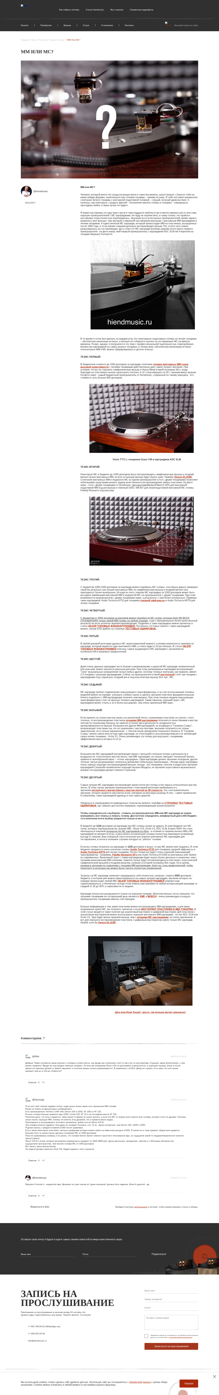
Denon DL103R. (183, 477)
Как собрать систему (69, 9)
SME (142, 896)
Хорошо (188, 1383)
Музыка (67, 25)
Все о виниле (116, 9)
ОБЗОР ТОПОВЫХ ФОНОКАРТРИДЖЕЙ (141, 881)
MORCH (152, 896)
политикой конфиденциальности (180, 1337)
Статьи (42, 40)
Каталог (24, 25)
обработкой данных (140, 1382)
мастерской (167, 674)
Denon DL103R (107, 922)
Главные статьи (56, 40)
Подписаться (159, 1254)
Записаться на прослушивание (171, 1346)
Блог (34, 40)
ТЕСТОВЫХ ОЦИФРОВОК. (140, 628)
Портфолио (46, 25)
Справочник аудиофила (141, 9)
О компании (107, 25)
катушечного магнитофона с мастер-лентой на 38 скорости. (127, 790)
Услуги (86, 25)
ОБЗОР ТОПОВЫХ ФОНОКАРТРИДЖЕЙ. (112, 626)
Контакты (129, 25)
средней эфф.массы (152, 600)
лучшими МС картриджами (152, 917)
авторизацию (140, 1207)
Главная (25, 40)
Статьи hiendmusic (95, 9)
